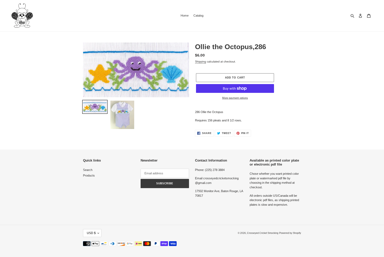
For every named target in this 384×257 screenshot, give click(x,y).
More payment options (235, 97)
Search (87, 170)
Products (89, 175)
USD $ (91, 233)
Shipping (200, 61)
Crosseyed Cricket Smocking (262, 233)
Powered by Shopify (290, 233)
